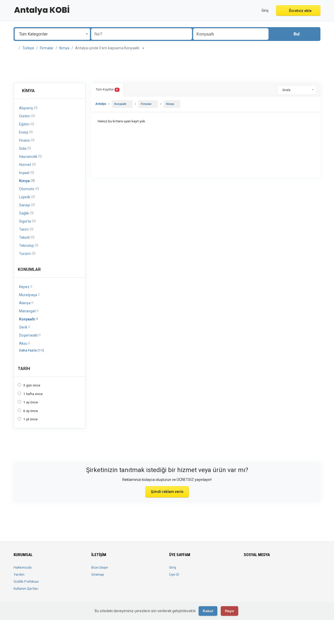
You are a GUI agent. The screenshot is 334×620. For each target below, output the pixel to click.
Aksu (24, 343)
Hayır (229, 611)
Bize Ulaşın (99, 567)
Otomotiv (29, 189)
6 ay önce (30, 411)
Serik (24, 327)
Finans (26, 140)
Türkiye (28, 48)
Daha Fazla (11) (31, 350)
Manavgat (28, 311)
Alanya (26, 303)
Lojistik (27, 197)
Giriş (172, 567)
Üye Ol (174, 574)
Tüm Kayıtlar (107, 89)
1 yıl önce (30, 419)
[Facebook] (247, 570)
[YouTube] (283, 570)
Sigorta (27, 221)
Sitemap (97, 574)
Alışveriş (28, 108)
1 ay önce (30, 402)
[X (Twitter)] (254, 570)
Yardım (19, 574)
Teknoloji (28, 245)
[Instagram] (261, 570)
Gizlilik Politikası (26, 581)
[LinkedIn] (269, 570)
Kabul (208, 611)
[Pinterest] (276, 570)
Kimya (64, 48)
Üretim (27, 116)
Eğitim (26, 124)
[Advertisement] (167, 67)
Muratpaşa (29, 295)
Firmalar (46, 48)
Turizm (27, 253)
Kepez (25, 286)
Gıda (25, 148)
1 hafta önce (33, 394)
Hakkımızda (23, 567)
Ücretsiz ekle (300, 11)
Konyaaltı (28, 319)
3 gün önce (31, 385)
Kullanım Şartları (26, 588)
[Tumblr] (291, 570)
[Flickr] (298, 570)
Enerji (26, 132)
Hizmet (27, 164)
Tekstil (26, 237)
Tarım (26, 229)
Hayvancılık (30, 156)
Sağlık (26, 213)
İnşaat (26, 172)
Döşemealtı (29, 335)
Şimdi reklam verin (167, 492)
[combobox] (52, 34)
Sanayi (27, 205)
